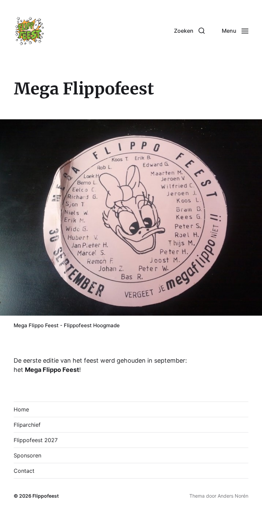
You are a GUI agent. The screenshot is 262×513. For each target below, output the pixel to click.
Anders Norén (233, 496)
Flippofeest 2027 (36, 440)
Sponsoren (27, 455)
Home (21, 409)
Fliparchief (27, 424)
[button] (189, 30)
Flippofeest (45, 496)
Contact (24, 470)
